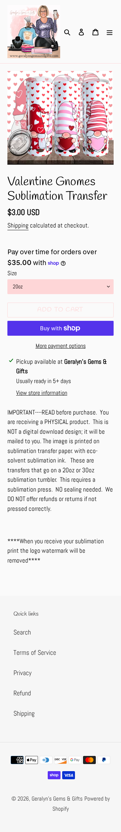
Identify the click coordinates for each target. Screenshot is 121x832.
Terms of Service (34, 652)
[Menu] (110, 31)
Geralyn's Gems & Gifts (57, 798)
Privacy (22, 672)
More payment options (61, 346)
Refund (22, 693)
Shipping (18, 225)
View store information (41, 393)
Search (22, 632)
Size (12, 273)
